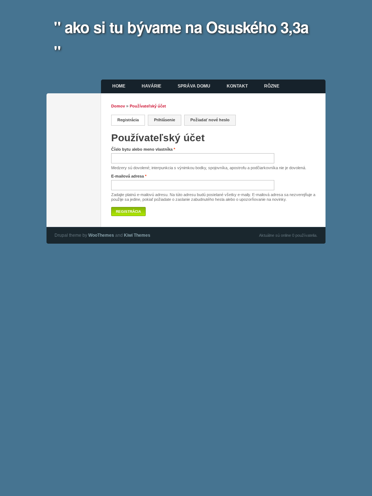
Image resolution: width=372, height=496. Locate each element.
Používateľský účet (148, 106)
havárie (151, 86)
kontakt (237, 86)
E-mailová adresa (128, 176)
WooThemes (101, 235)
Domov (118, 106)
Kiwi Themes (137, 235)
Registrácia (131, 120)
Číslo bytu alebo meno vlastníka (143, 149)
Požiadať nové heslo (210, 120)
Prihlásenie (164, 120)
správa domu (194, 86)
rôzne (271, 86)
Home (118, 86)
